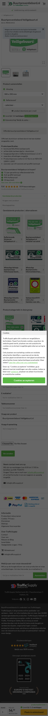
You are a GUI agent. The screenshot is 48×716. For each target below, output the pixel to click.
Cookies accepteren (24, 380)
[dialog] (24, 358)
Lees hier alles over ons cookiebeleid (23, 362)
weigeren (14, 371)
